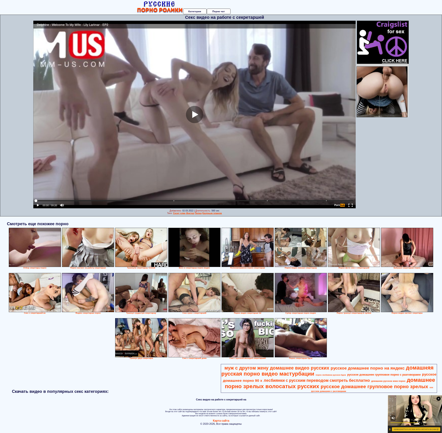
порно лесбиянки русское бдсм (331, 375)
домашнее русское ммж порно (388, 381)
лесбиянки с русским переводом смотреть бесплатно (317, 380)
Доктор (190, 213)
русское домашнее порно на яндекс (368, 368)
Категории (194, 11)
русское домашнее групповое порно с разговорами (384, 374)
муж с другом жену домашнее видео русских (276, 368)
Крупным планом (212, 213)
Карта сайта (221, 420)
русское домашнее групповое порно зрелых (374, 386)
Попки (198, 213)
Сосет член (179, 213)
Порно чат (218, 11)
